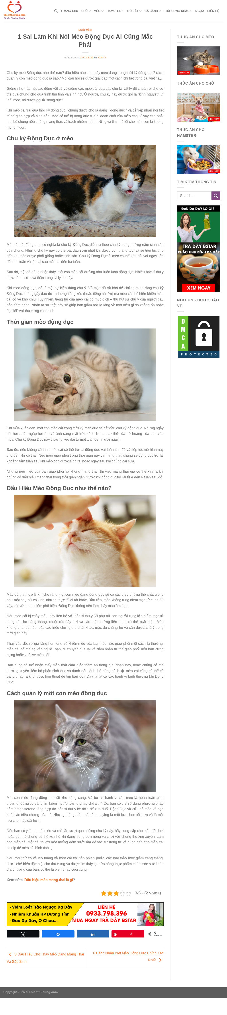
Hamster (114, 11)
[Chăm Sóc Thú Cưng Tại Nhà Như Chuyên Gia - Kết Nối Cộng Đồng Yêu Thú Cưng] (25, 11)
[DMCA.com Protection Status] (198, 337)
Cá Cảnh (151, 11)
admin (102, 57)
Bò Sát (133, 11)
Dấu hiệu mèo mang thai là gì (48, 880)
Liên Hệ (213, 11)
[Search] (56, 11)
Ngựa (199, 11)
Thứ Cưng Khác (176, 11)
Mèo (97, 11)
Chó (84, 11)
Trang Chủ (69, 11)
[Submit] (215, 195)
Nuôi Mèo (85, 30)
